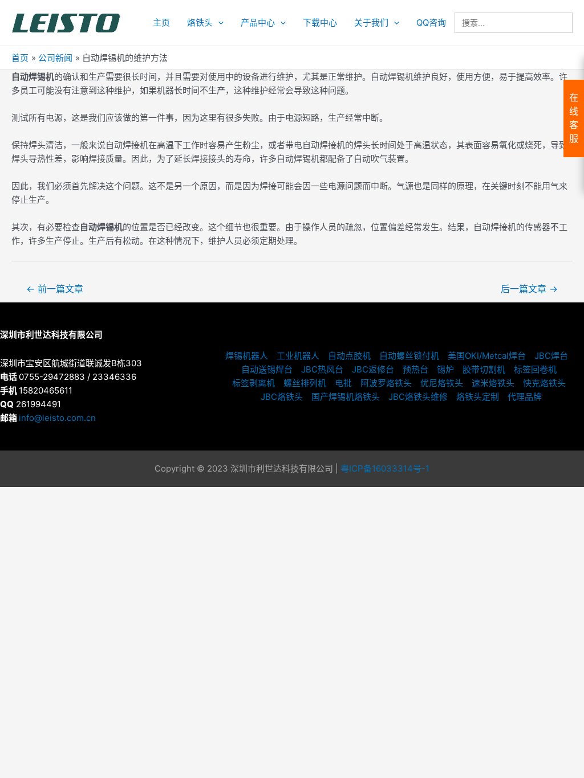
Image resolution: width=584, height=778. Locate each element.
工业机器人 (298, 355)
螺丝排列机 (304, 383)
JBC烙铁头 (282, 396)
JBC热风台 (322, 369)
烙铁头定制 (477, 396)
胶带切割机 (484, 369)
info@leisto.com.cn (57, 417)
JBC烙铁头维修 (418, 396)
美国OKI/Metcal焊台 (487, 355)
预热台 (415, 369)
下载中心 (320, 22)
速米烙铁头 (493, 383)
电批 (343, 383)
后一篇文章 (529, 289)
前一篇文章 (54, 289)
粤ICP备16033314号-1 (384, 468)
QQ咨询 (431, 22)
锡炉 (445, 369)
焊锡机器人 (246, 355)
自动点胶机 (349, 355)
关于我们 (371, 22)
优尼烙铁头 (441, 383)
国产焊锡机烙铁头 (345, 396)
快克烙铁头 (544, 383)
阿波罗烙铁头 (386, 383)
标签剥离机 (253, 383)
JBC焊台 (551, 355)
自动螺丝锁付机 (409, 355)
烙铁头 (200, 22)
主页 (161, 22)
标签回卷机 (535, 369)
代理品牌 (525, 396)
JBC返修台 (373, 369)
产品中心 (258, 22)
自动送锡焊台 (267, 369)
